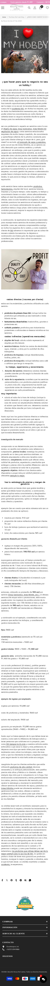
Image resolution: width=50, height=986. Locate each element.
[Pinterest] (11, 880)
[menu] (2, 7)
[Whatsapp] (30, 880)
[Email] (25, 880)
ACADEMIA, (5, 864)
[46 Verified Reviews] (25, 915)
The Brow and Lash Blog (16, 17)
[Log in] (34, 7)
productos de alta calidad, (21, 767)
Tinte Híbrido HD (39, 129)
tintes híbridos (7, 788)
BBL (11, 230)
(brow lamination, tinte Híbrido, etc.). (24, 595)
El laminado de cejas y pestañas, (31, 142)
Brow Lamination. (24, 129)
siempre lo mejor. (17, 475)
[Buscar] (29, 7)
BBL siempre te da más (15, 744)
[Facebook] (2, 880)
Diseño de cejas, (10, 129)
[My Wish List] (47, 7)
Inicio (4, 17)
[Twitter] (7, 880)
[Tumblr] (16, 880)
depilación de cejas (9, 131)
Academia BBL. (18, 108)
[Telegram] (21, 880)
